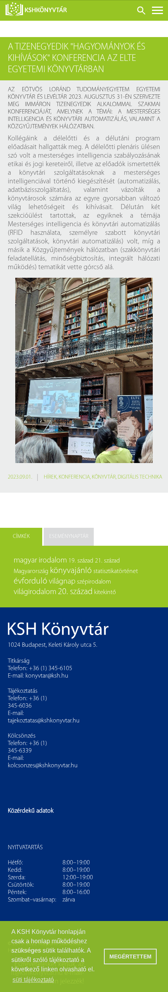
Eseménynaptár (68, 536)
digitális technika (140, 477)
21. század (107, 561)
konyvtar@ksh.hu (46, 676)
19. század (80, 561)
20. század (75, 591)
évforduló (30, 581)
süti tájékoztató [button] (33, 979)
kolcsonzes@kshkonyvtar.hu (43, 766)
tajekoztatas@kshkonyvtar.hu (44, 721)
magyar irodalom (40, 560)
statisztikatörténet (115, 571)
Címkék (21, 536)
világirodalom (35, 592)
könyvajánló (71, 570)
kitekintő (105, 592)
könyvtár (104, 477)
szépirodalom (94, 582)
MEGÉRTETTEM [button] (130, 956)
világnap (62, 582)
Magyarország (31, 571)
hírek (50, 477)
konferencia (74, 477)
